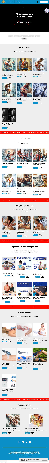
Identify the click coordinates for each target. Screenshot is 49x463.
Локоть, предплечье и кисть (9, 428)
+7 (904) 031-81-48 (31, 1)
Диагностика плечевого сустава (39, 72)
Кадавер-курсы (24, 38)
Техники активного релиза (38, 231)
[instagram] (23, 442)
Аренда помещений (14, 2)
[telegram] (26, 442)
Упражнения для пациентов (23, 163)
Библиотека (20, 1)
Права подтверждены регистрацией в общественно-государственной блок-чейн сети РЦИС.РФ (24, 452)
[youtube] (30, 442)
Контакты (21, 2)
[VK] (19, 442)
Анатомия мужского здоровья (32, 428)
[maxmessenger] (37, 2)
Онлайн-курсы (13, 1)
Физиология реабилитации (7, 163)
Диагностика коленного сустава (9, 98)
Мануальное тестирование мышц (24, 72)
